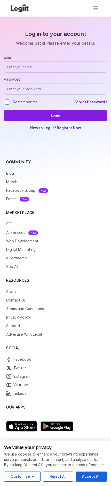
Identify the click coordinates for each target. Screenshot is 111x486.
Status (12, 292)
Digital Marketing (21, 250)
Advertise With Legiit (24, 334)
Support (13, 326)
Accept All (91, 476)
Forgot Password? (90, 102)
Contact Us (16, 300)
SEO (9, 224)
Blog (10, 173)
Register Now (69, 128)
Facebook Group (26, 190)
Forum (16, 199)
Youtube (20, 385)
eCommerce (16, 258)
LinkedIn (20, 393)
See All (12, 267)
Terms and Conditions (25, 309)
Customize (20, 476)
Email (8, 57)
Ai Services (21, 232)
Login (55, 115)
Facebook (22, 359)
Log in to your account (55, 33)
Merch (11, 182)
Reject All (58, 476)
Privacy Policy (18, 317)
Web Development (22, 241)
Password (12, 79)
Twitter (19, 368)
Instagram (21, 376)
